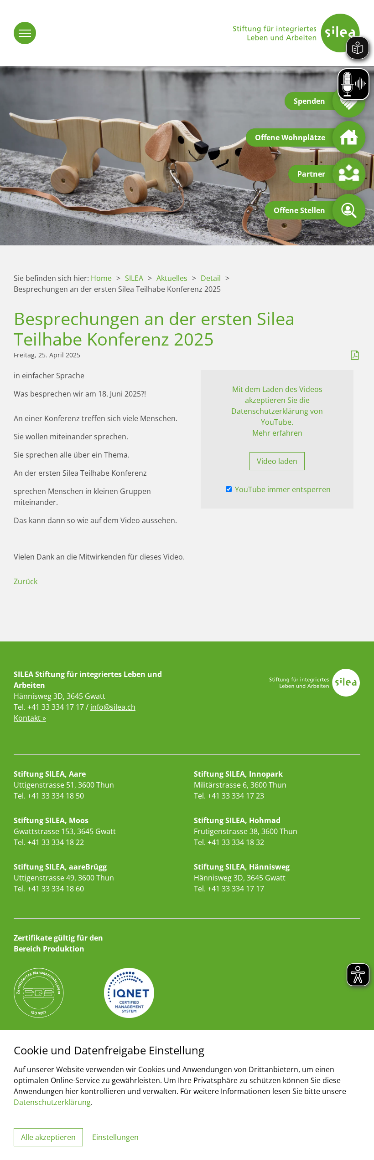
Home (101, 278)
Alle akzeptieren (48, 1137)
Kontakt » (30, 718)
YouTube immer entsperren (282, 489)
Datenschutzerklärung (52, 1102)
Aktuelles (171, 278)
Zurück (25, 581)
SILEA (134, 278)
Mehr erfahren (277, 433)
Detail (211, 278)
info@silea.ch (112, 707)
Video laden (277, 461)
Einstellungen (115, 1137)
